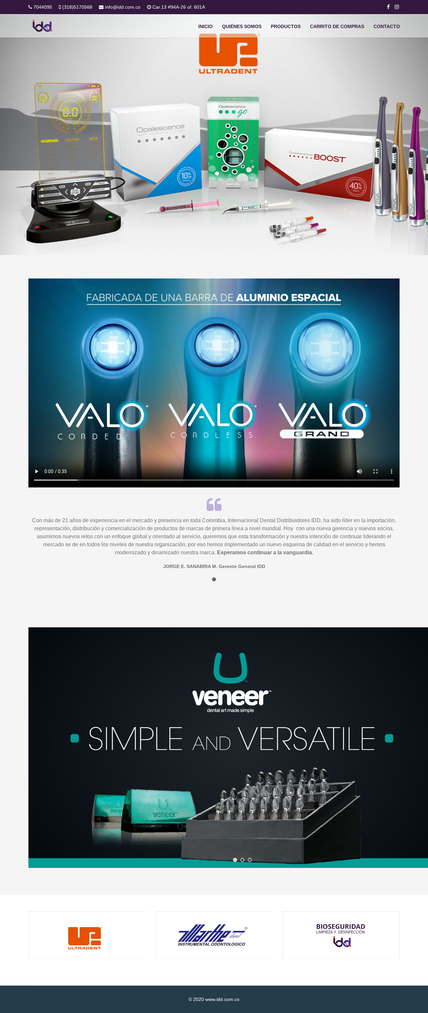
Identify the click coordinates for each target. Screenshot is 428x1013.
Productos (286, 26)
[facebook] (388, 7)
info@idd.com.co (122, 7)
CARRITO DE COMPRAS (337, 26)
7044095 (42, 7)
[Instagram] (397, 7)
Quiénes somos (241, 26)
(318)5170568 (77, 7)
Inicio (205, 26)
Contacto (386, 26)
